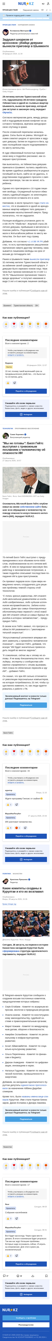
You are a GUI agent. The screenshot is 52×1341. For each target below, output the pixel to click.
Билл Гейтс (8, 733)
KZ (43, 4)
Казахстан (17, 874)
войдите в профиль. (16, 355)
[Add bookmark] (46, 1276)
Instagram (28, 414)
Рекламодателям (26, 1325)
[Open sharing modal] (32, 1275)
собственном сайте (30, 507)
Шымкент (7, 305)
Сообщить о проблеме (26, 1318)
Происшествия (10, 10)
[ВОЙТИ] (48, 3)
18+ (36, 305)
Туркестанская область (23, 305)
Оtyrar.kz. (7, 112)
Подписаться (26, 705)
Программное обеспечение (27, 428)
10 (6, 1168)
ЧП (42, 10)
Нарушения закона (31, 10)
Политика (7, 874)
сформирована (11, 951)
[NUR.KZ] (26, 4)
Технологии (8, 428)
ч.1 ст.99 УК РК (35, 241)
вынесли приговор (39, 259)
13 (6, 754)
